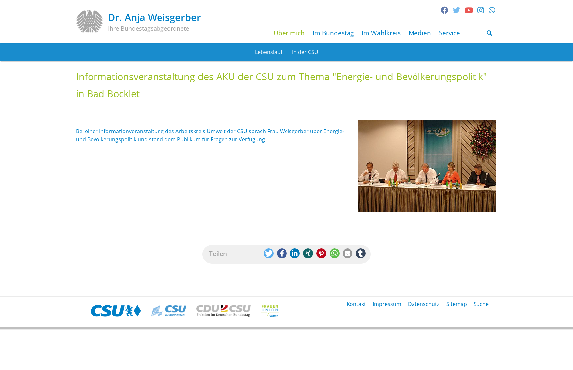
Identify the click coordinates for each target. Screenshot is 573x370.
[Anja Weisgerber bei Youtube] (469, 10)
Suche (481, 304)
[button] (269, 253)
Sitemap (456, 304)
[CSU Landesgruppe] (168, 311)
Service (449, 32)
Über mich (289, 32)
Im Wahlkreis (381, 32)
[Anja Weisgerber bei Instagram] (481, 10)
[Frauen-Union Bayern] (270, 311)
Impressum (387, 304)
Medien (420, 32)
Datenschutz (424, 304)
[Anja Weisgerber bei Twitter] (456, 10)
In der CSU (305, 52)
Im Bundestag (333, 32)
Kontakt (356, 304)
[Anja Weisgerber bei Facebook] (444, 10)
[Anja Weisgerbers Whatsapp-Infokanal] (492, 10)
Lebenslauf (268, 52)
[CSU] (116, 311)
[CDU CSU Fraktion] (223, 311)
